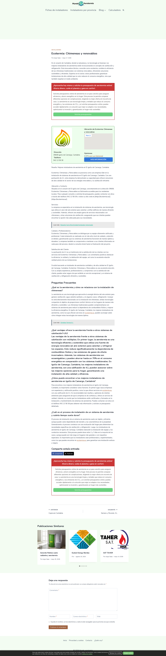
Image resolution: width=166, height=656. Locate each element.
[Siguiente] (125, 547)
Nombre (53, 616)
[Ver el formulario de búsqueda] (123, 10)
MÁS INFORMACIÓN (98, 159)
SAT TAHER (108, 553)
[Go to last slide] (40, 547)
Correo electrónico (80, 616)
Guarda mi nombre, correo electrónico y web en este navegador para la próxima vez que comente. (83, 622)
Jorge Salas (57, 58)
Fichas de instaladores (56, 10)
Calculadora (115, 10)
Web (98, 616)
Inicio (65, 640)
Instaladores (56, 50)
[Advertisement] (83, 26)
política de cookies (87, 654)
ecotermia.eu (89, 313)
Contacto (89, 640)
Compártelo (58, 454)
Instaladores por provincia (83, 10)
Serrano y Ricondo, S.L (109, 511)
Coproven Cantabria (56, 511)
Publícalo (70, 454)
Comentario (54, 590)
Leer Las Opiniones (96, 156)
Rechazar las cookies (115, 653)
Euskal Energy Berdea (80, 553)
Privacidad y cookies (76, 640)
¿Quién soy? (98, 640)
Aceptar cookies (128, 653)
